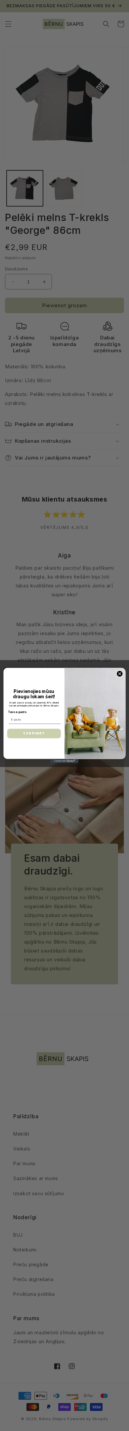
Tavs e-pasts (17, 712)
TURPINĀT (34, 733)
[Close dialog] (120, 674)
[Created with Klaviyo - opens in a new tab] (64, 761)
